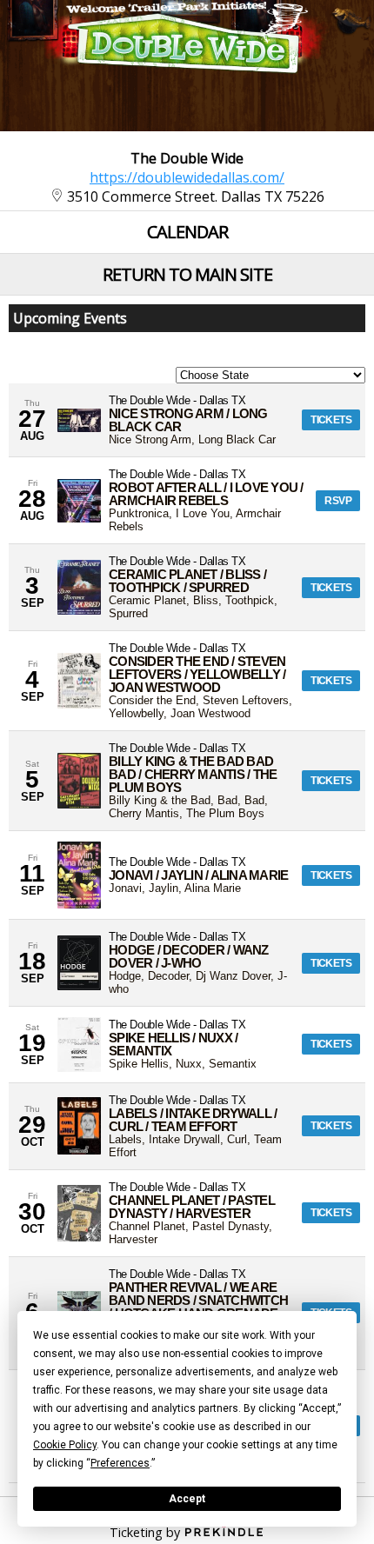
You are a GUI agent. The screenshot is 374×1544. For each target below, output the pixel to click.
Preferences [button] (120, 1463)
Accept (187, 1499)
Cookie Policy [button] (65, 1445)
